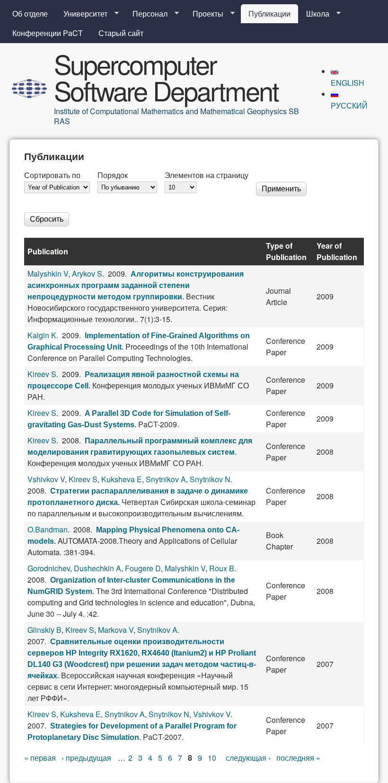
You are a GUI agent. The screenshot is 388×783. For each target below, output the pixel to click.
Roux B (221, 568)
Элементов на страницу (206, 175)
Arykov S (87, 273)
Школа (314, 13)
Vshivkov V (46, 479)
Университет (81, 13)
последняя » (298, 757)
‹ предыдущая (86, 757)
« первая (40, 757)
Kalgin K (41, 335)
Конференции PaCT (47, 32)
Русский (349, 105)
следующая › (248, 757)
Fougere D (143, 568)
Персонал (146, 13)
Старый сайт (120, 32)
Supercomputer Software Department (166, 77)
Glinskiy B (44, 629)
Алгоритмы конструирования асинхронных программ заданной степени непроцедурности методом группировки (135, 285)
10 (212, 757)
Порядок (112, 175)
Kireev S (41, 374)
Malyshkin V (47, 273)
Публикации (269, 13)
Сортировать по (52, 175)
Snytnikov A (166, 479)
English (347, 82)
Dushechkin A (97, 568)
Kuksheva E (121, 479)
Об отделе (30, 13)
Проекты (204, 13)
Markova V (115, 629)
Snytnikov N (210, 479)
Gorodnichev (48, 568)
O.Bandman (47, 529)
